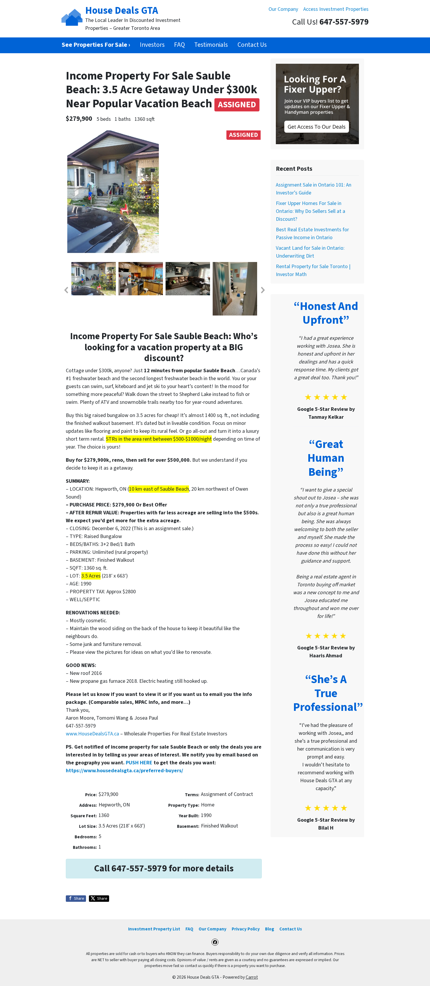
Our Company (283, 9)
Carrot (252, 977)
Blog (269, 929)
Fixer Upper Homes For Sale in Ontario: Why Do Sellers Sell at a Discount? (310, 211)
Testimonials (211, 44)
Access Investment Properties (336, 9)
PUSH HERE (139, 762)
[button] (66, 290)
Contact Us (252, 44)
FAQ (179, 44)
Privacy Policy (246, 929)
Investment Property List (154, 929)
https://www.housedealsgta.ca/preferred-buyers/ (124, 770)
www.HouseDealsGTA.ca (92, 733)
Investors (152, 44)
